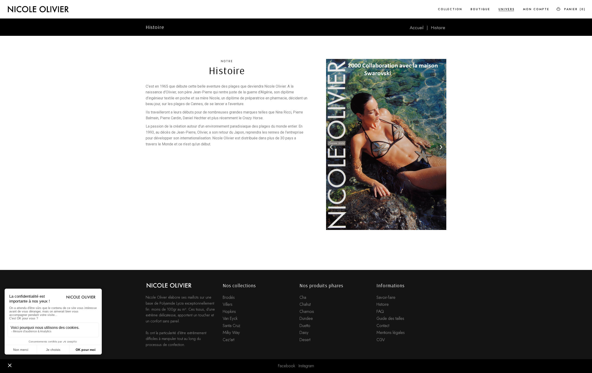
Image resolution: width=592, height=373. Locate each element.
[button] (331, 147)
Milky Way (231, 333)
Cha (302, 297)
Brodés (229, 297)
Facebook (286, 366)
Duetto (304, 326)
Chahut (305, 304)
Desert (304, 340)
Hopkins (229, 312)
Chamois (306, 312)
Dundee (306, 318)
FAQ (380, 312)
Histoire (382, 304)
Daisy (303, 333)
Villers (227, 304)
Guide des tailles (390, 318)
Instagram (306, 366)
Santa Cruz (231, 326)
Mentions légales (390, 333)
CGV (380, 340)
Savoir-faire (385, 297)
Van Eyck (230, 318)
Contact (382, 326)
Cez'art (228, 340)
